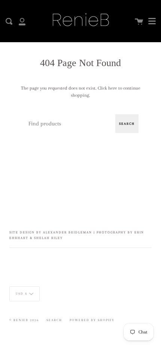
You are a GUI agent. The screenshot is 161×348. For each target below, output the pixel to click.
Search (127, 123)
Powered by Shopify (92, 320)
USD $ (21, 293)
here (112, 88)
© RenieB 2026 (24, 320)
